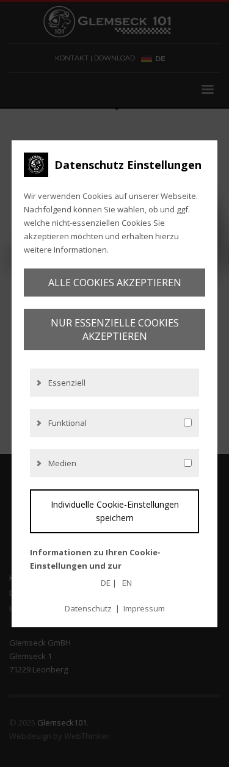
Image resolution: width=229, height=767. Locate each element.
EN (127, 582)
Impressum (144, 608)
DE (106, 582)
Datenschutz (88, 608)
